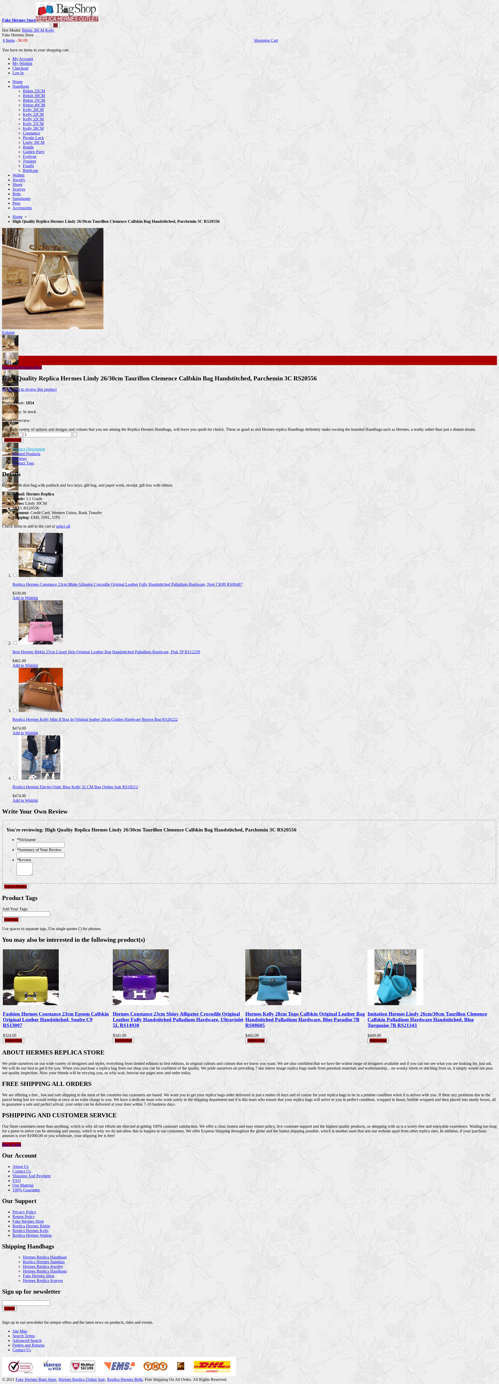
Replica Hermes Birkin (31, 1226)
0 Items (9, 40)
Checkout (20, 68)
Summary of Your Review (39, 850)
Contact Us (21, 1171)
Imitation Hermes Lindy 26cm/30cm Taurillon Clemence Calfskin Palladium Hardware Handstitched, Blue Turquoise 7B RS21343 (427, 1019)
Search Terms (23, 1336)
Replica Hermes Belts (125, 1379)
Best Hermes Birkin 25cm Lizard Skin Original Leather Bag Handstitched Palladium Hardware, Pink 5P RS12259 (106, 652)
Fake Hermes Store (28, 1221)
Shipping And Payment (31, 1176)
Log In (18, 73)
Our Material (23, 1185)
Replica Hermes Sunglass (44, 1262)
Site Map (19, 1331)
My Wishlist (22, 63)
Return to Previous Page (22, 367)
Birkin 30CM (33, 30)
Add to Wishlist (25, 598)
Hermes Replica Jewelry (43, 1266)
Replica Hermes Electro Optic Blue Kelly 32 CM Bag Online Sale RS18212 (75, 787)
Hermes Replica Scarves (43, 1280)
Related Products (26, 454)
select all (63, 526)
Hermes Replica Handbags (45, 1257)
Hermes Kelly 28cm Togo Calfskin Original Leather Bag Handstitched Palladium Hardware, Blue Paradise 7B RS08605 (305, 1019)
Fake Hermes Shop (38, 1276)
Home (17, 216)
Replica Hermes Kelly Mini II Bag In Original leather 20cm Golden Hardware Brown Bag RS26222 (95, 719)
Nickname (26, 839)
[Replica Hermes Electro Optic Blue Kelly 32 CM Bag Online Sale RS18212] (41, 778)
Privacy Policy (24, 1212)
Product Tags (23, 463)
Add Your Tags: (15, 909)
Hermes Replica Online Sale (81, 1379)
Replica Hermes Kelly (30, 1230)
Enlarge (8, 332)
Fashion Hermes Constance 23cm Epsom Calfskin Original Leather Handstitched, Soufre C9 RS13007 (56, 1019)
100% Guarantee (26, 1190)
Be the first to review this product (29, 389)
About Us (20, 1166)
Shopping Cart (266, 40)
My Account (22, 59)
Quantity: (9, 434)
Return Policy (23, 1216)
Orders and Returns (28, 1345)
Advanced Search (27, 1340)
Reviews (19, 458)
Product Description (28, 449)
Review (24, 860)
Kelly (49, 30)
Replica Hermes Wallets (32, 1235)
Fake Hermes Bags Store (36, 1379)
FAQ (16, 1180)
